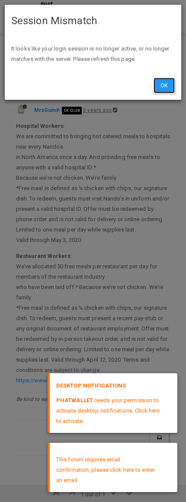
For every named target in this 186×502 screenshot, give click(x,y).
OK (164, 85)
